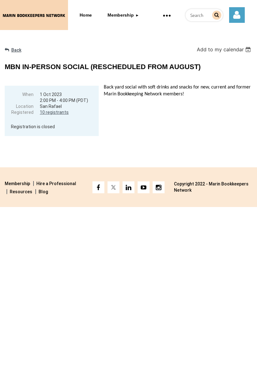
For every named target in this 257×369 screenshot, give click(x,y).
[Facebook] (98, 187)
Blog (43, 191)
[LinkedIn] (128, 187)
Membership (17, 183)
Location (25, 106)
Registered (22, 112)
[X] (113, 187)
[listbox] (224, 49)
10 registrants (54, 112)
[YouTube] (143, 187)
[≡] (166, 15)
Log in (237, 15)
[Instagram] (159, 187)
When (28, 94)
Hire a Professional (56, 183)
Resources (21, 191)
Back (16, 50)
